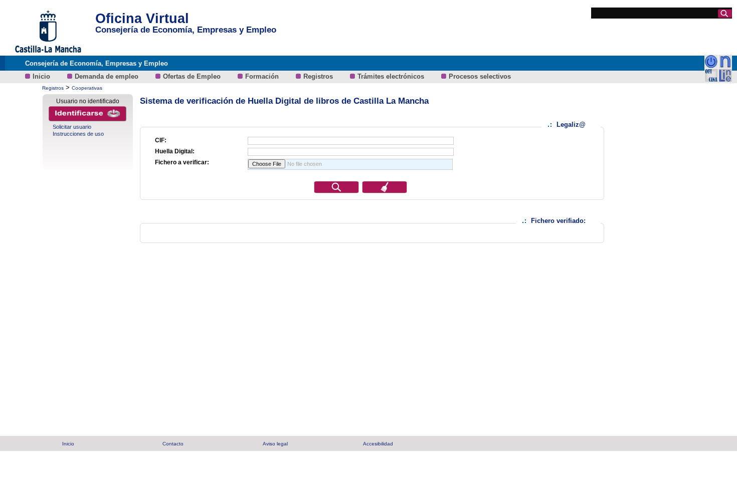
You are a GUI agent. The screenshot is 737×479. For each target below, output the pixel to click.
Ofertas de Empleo (193, 76)
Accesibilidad (378, 443)
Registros (319, 76)
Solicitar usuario (72, 127)
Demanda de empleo (107, 76)
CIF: (160, 140)
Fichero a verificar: (182, 162)
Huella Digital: (175, 151)
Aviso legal (275, 443)
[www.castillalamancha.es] (47, 53)
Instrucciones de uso (78, 134)
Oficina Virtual (142, 18)
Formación (263, 76)
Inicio (42, 76)
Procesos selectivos (480, 76)
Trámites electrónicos (391, 76)
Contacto (172, 443)
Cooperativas (87, 88)
